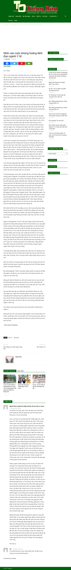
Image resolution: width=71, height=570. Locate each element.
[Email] (28, 63)
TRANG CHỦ (11, 16)
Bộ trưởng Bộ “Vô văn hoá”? (56, 120)
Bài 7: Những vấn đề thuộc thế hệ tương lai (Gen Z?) (58, 102)
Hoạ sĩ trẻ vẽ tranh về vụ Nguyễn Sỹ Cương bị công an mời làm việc (58, 114)
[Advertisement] (35, 39)
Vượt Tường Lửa (53, 53)
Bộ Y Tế (10, 337)
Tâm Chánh (16, 337)
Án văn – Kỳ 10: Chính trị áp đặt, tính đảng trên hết (39, 386)
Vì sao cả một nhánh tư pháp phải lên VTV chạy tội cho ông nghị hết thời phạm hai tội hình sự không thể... (9, 388)
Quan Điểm (18, 16)
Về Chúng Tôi (53, 16)
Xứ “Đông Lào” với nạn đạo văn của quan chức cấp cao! (57, 96)
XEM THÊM (20, 371)
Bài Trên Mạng (26, 16)
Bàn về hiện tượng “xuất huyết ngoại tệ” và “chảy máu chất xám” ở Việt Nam (58, 126)
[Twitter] (14, 63)
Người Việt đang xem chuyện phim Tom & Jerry (23, 386)
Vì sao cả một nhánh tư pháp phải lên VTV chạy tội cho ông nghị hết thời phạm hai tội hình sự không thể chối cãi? (58, 75)
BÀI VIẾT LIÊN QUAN (10, 371)
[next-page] (7, 395)
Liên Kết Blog (52, 166)
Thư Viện (44, 16)
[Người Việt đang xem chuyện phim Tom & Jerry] (24, 379)
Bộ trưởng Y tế (41, 347)
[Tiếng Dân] (35, 7)
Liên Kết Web (52, 160)
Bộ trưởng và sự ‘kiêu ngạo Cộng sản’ (12, 348)
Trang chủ (5, 24)
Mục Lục (10, 20)
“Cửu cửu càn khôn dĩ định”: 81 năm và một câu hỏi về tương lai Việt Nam (57, 135)
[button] (65, 16)
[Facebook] (7, 63)
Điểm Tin (38, 16)
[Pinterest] (21, 63)
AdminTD (7, 59)
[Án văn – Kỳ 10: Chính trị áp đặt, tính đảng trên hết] (39, 379)
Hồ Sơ (33, 16)
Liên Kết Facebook (54, 173)
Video (15, 20)
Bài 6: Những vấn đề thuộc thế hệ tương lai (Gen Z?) (58, 108)
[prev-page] (4, 395)
